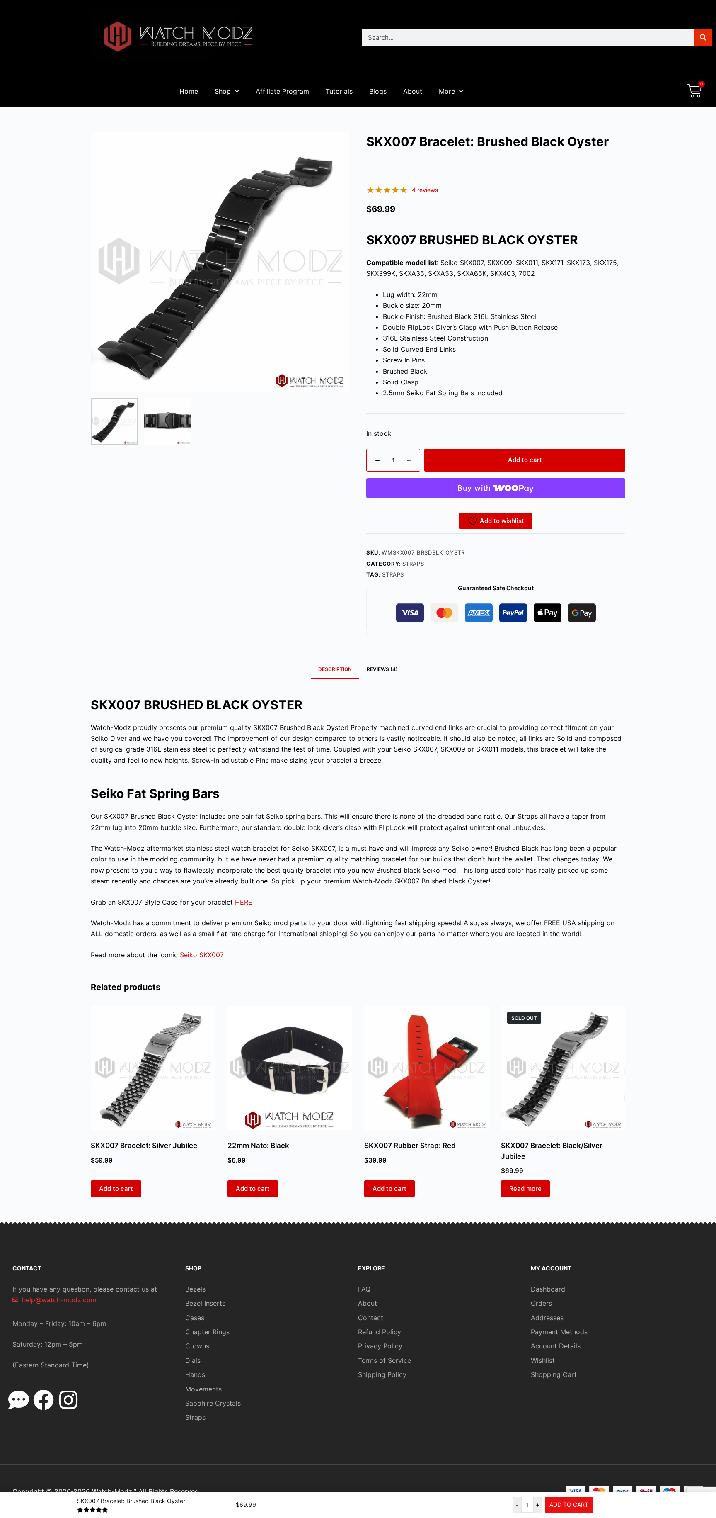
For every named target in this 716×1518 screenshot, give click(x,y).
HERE (243, 902)
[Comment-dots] (18, 1399)
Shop (223, 91)
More (447, 91)
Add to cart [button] (116, 1188)
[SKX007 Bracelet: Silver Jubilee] (153, 1068)
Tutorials (339, 91)
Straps (413, 563)
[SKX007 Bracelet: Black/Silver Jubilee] (563, 1068)
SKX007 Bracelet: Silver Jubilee (144, 1145)
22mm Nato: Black (258, 1145)
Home (188, 91)
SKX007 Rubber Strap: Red (410, 1145)
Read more (525, 1188)
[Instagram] (68, 1399)
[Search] (703, 37)
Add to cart (525, 460)
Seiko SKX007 (202, 955)
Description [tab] (335, 669)
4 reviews (425, 189)
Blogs (378, 91)
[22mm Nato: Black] (289, 1068)
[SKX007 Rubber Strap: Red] (426, 1068)
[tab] (382, 669)
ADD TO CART (568, 1504)
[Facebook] (43, 1399)
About (412, 91)
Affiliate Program (282, 91)
